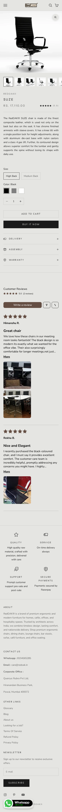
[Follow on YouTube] (23, 794)
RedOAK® (9, 93)
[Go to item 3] (30, 82)
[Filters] (46, 305)
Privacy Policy (10, 742)
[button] (17, 375)
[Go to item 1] (8, 82)
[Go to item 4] (41, 82)
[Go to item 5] (52, 82)
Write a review (22, 305)
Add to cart (31, 213)
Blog (5, 714)
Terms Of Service (12, 731)
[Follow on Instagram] (5, 794)
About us (8, 719)
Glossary (8, 708)
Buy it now (31, 224)
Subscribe (16, 782)
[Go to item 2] (19, 82)
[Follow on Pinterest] (14, 794)
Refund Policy (10, 737)
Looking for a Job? (13, 725)
